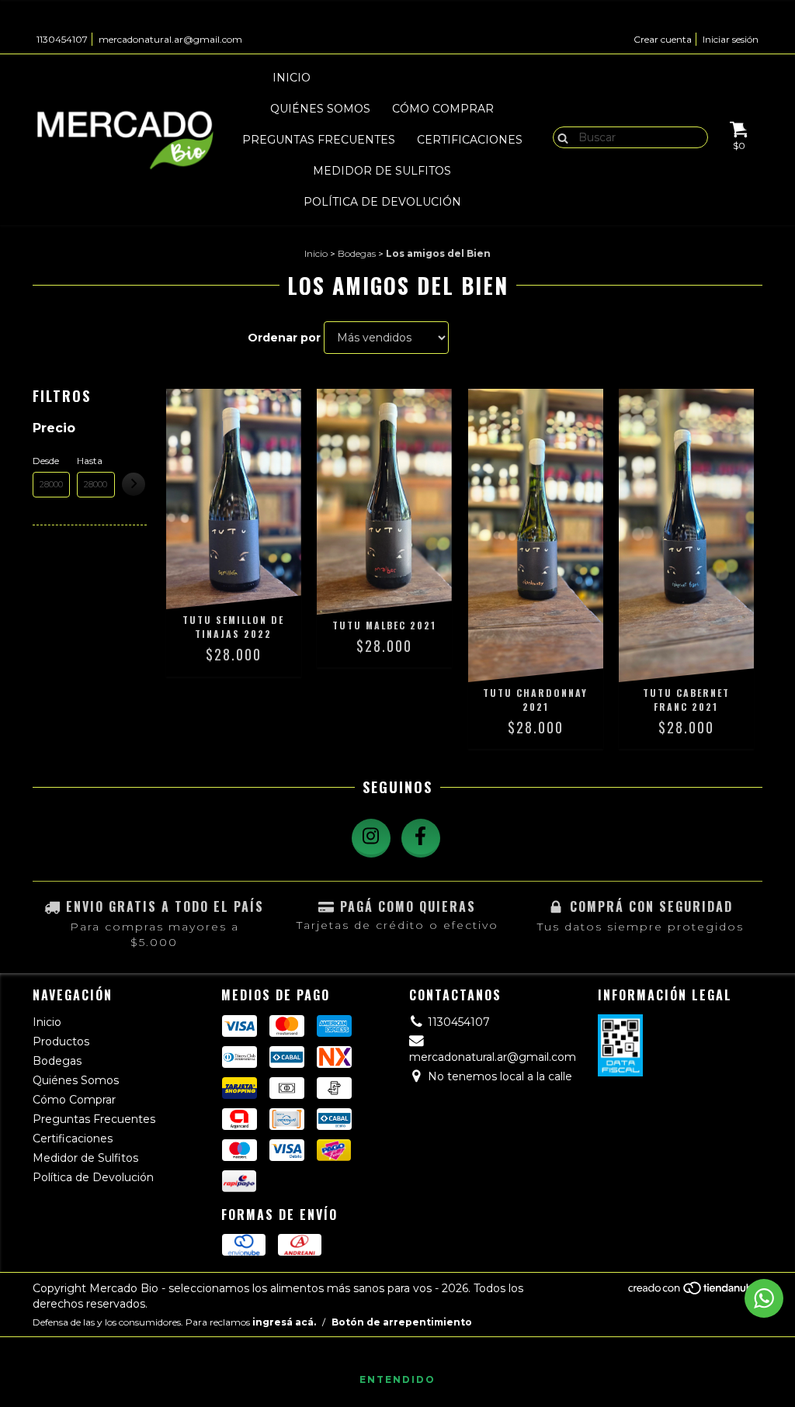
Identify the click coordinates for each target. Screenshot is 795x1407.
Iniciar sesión (731, 39)
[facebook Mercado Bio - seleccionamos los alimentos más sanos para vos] (420, 838)
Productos (371, 78)
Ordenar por (284, 338)
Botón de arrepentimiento (402, 1322)
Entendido (397, 1379)
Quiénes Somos (320, 109)
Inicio (292, 78)
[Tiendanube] (694, 1292)
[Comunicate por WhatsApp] (764, 1298)
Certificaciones (469, 140)
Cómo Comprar (443, 109)
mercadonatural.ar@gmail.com (170, 39)
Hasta (89, 460)
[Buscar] (559, 136)
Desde (46, 460)
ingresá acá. (284, 1322)
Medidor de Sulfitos (382, 171)
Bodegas (462, 78)
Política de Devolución (382, 202)
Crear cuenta (663, 39)
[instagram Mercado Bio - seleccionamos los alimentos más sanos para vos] (371, 838)
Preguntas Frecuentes (318, 140)
